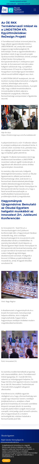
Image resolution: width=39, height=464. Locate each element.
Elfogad (6, 460)
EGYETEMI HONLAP (24, 4)
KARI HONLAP (11, 4)
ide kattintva (6, 455)
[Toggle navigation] (35, 10)
